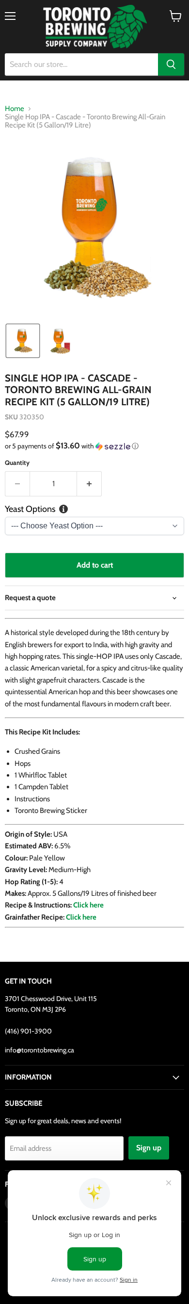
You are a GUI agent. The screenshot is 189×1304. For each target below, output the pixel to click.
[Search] (171, 64)
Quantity (17, 462)
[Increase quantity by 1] (89, 483)
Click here (81, 917)
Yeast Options (30, 509)
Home (14, 109)
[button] (22, 340)
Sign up (148, 1147)
